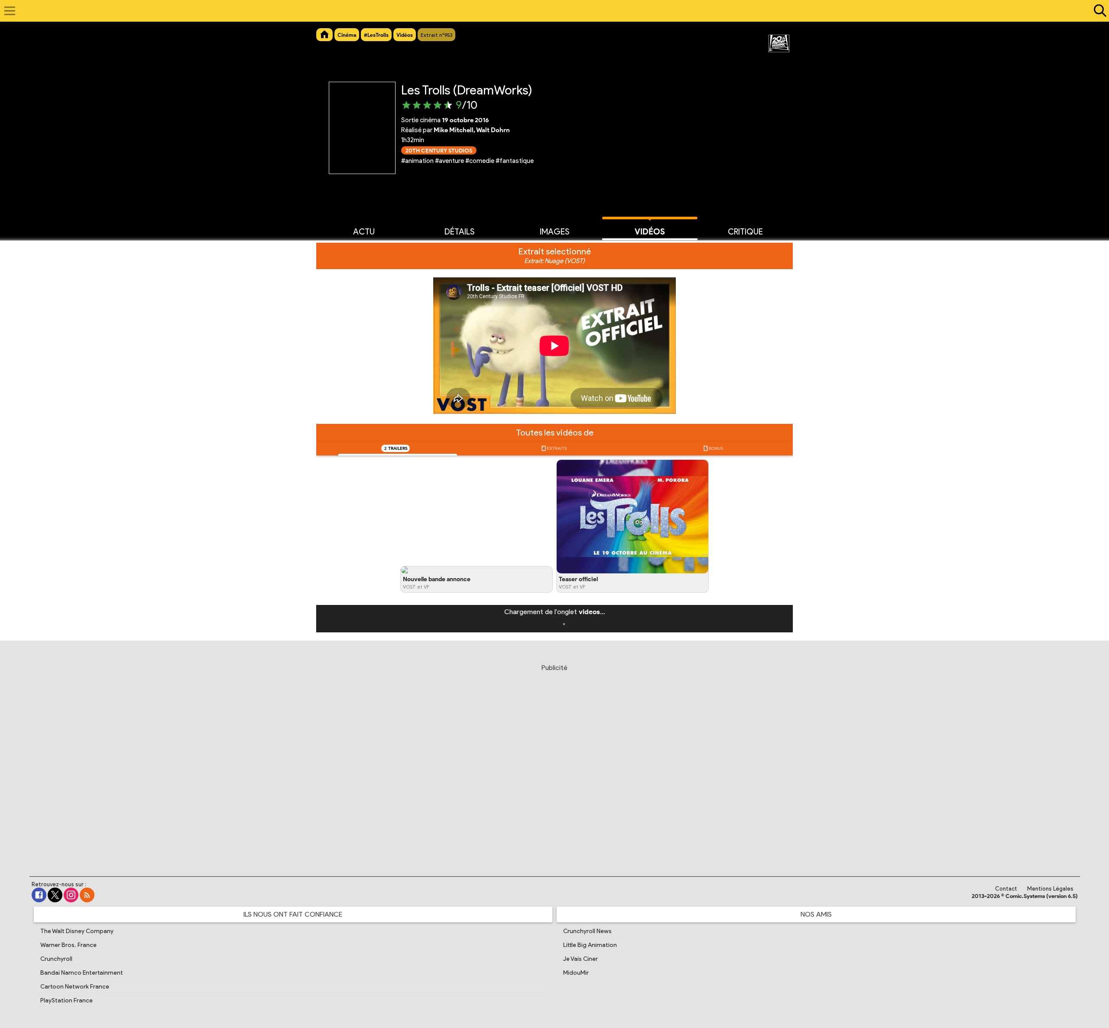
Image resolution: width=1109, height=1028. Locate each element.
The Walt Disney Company (76, 931)
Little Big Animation (590, 945)
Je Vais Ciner (580, 959)
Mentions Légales (1050, 888)
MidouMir (576, 972)
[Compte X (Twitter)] (55, 895)
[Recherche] (1098, 11)
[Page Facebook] (39, 895)
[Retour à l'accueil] (550, 11)
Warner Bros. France (68, 945)
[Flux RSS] (87, 895)
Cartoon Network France (74, 986)
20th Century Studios (438, 150)
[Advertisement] (554, 759)
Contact (1006, 888)
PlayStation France (66, 1000)
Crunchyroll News (587, 931)
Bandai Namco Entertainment (81, 972)
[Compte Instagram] (71, 895)
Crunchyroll (56, 959)
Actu (364, 232)
